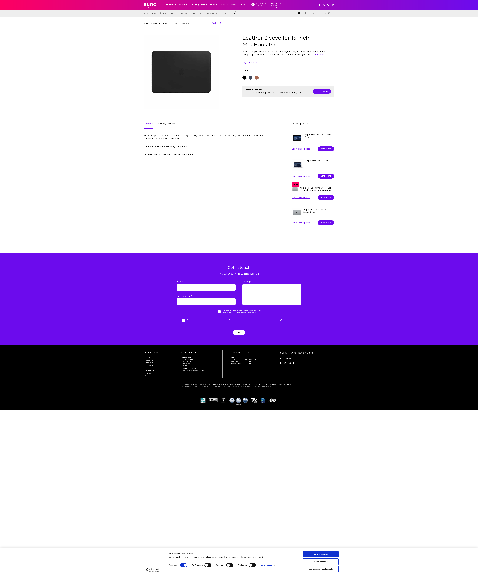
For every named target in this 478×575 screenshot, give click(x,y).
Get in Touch (148, 373)
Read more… (320, 54)
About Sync (148, 357)
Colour (245, 70)
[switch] (207, 565)
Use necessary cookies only (321, 569)
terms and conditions (235, 313)
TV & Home (198, 13)
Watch (174, 13)
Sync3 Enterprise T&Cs (253, 384)
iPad (154, 13)
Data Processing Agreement (205, 384)
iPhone (163, 13)
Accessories (212, 13)
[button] (244, 78)
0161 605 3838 (226, 274)
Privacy (184, 384)
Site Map (287, 384)
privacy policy (251, 313)
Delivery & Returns (150, 370)
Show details (266, 565)
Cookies (191, 384)
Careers (146, 368)
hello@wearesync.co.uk (247, 274)
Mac (146, 13)
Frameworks (148, 363)
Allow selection (321, 562)
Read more (326, 149)
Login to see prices (251, 62)
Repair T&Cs (267, 384)
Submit (239, 332)
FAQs (146, 376)
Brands (226, 13)
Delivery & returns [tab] (166, 124)
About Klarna (149, 365)
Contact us (188, 352)
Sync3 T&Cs (229, 384)
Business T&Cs (239, 384)
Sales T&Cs (220, 384)
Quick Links (151, 352)
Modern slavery (277, 384)
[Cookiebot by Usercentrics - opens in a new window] (152, 570)
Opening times (240, 352)
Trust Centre (148, 360)
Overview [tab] (148, 124)
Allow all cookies (320, 554)
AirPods (185, 13)
